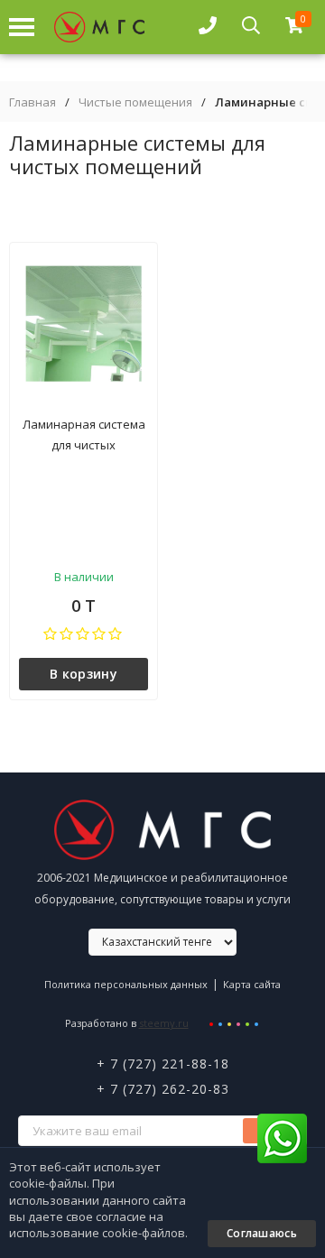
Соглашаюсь (262, 1233)
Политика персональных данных (126, 984)
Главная (32, 102)
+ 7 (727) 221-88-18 (163, 1063)
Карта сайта (252, 984)
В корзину (83, 673)
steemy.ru (164, 1023)
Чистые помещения (135, 102)
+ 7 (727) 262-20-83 (163, 1088)
